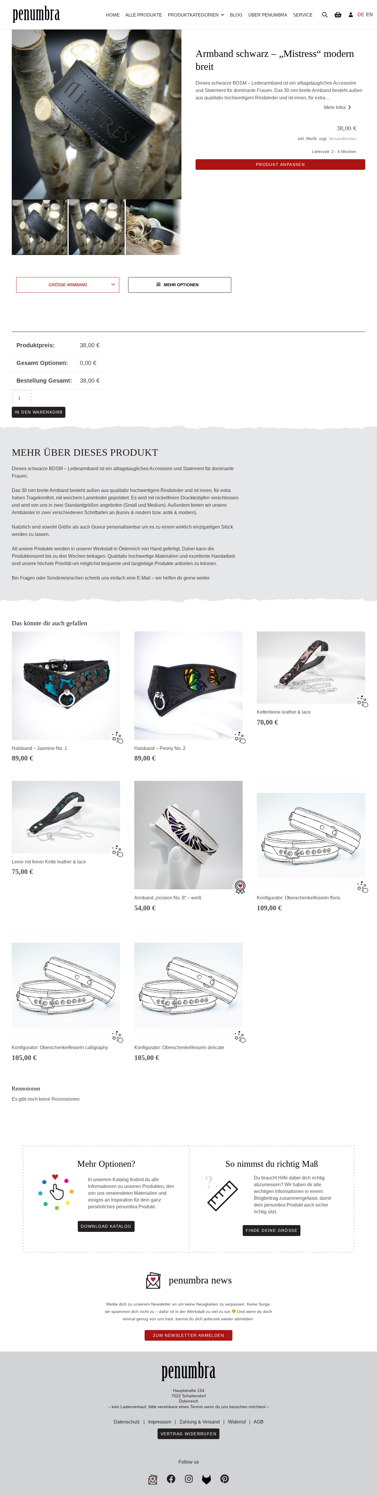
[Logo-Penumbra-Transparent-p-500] (36, 14)
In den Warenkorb (38, 412)
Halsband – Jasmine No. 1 (39, 748)
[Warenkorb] (338, 14)
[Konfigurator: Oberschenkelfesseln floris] (311, 835)
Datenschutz (127, 1421)
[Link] (351, 14)
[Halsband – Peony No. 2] (188, 685)
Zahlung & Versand (199, 1421)
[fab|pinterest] (206, 1479)
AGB (259, 1421)
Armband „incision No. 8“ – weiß (167, 897)
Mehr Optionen (181, 284)
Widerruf (237, 1421)
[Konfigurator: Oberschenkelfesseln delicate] (188, 985)
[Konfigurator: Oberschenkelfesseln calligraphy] (66, 985)
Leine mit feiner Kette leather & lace (49, 861)
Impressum (159, 1421)
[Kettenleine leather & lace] (311, 667)
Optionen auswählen (311, 762)
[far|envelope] (152, 1479)
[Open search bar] (325, 14)
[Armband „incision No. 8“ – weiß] (188, 835)
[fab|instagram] (189, 1478)
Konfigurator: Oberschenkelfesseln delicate (179, 1047)
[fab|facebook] (171, 1478)
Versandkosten (342, 138)
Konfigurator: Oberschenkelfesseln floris (298, 897)
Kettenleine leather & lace (284, 712)
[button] (222, 14)
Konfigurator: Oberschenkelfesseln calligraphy (60, 1047)
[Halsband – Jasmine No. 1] (66, 685)
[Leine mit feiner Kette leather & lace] (66, 817)
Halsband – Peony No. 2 (160, 748)
